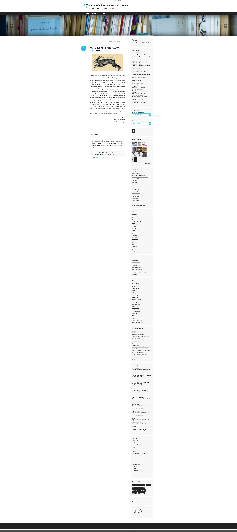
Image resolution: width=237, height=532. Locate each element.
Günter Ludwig (135, 306)
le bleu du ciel (134, 214)
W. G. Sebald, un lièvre (105, 47)
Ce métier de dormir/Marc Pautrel (139, 175)
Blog (134, 445)
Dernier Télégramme (136, 216)
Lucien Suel (134, 185)
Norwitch (134, 343)
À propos (103, 13)
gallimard (148, 484)
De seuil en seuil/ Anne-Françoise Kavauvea (141, 350)
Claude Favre (134, 187)
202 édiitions (134, 248)
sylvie (133, 429)
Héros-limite (134, 217)
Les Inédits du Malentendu (138, 460)
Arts (134, 442)
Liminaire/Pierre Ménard (137, 345)
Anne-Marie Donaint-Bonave (138, 322)
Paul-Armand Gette (136, 304)
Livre (134, 462)
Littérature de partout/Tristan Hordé (139, 354)
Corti (133, 249)
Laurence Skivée (135, 302)
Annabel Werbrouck (136, 313)
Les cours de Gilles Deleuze (137, 178)
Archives (94, 13)
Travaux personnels (137, 473)
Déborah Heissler (135, 201)
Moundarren (134, 246)
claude (133, 423)
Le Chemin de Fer (135, 237)
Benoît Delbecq (135, 260)
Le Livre (133, 359)
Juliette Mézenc (135, 194)
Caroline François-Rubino (137, 320)
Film (134, 455)
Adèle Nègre (134, 317)
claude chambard (135, 490)
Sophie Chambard (136, 472)
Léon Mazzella (135, 396)
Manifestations (136, 464)
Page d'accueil (118, 38)
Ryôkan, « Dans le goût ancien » (139, 102)
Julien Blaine (134, 180)
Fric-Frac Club (135, 348)
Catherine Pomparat (136, 193)
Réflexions (135, 470)
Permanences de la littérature (138, 334)
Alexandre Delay (135, 283)
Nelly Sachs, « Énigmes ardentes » (140, 70)
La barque (134, 240)
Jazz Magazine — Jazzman (137, 267)
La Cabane (134, 226)
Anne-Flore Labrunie (136, 311)
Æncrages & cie (135, 239)
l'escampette (143, 490)
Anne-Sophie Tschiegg (136, 299)
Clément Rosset (135, 203)
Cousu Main (134, 235)
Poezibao (134, 331)
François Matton (135, 288)
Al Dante (134, 228)
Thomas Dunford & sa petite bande (139, 272)
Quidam (133, 233)
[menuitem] (87, 13)
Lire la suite (146, 43)
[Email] (133, 131)
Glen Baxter (134, 286)
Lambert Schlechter (136, 200)
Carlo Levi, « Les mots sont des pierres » (141, 65)
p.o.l (137, 487)
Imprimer (93, 126)
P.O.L (133, 219)
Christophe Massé (135, 295)
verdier (133, 487)
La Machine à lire (135, 357)
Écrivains (135, 449)
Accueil (86, 13)
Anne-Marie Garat (135, 182)
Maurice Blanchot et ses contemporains (140, 177)
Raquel (133, 315)
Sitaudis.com (134, 332)
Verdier (133, 223)
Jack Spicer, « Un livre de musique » (140, 61)
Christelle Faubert (135, 301)
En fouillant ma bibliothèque (139, 453)
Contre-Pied (134, 232)
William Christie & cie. (136, 270)
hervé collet (134, 484)
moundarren (142, 487)
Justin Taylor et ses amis (137, 269)
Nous (133, 242)
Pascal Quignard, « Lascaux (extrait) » (107, 38)
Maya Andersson (135, 292)
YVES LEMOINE (135, 375)
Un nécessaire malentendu (109, 5)
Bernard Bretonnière (137, 389)
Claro (133, 184)
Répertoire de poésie (136, 338)
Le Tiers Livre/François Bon (137, 173)
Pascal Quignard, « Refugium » (115, 41)
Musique (135, 466)
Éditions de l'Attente (136, 230)
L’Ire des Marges (135, 251)
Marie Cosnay (135, 191)
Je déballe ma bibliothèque (138, 457)
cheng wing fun (142, 484)
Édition (134, 451)
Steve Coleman (135, 263)
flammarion (134, 493)
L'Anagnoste (134, 355)
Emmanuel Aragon (135, 308)
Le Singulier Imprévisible (138, 459)
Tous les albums (148, 163)
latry (133, 410)
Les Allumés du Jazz (136, 262)
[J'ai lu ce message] (235, 530)
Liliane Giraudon (135, 198)
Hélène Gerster (135, 297)
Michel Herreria (135, 285)
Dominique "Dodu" (136, 369)
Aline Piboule (134, 274)
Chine (134, 447)
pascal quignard (141, 493)
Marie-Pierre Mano (136, 293)
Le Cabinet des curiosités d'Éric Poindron (140, 347)
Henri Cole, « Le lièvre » (137, 80)
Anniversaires (136, 440)
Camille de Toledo (135, 196)
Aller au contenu (4, 2)
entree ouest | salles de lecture (138, 339)
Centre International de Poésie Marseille (140, 336)
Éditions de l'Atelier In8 (136, 221)
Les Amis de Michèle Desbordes (138, 205)
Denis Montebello (135, 189)
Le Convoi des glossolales (137, 352)
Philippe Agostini (135, 318)
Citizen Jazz (134, 265)
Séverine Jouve (135, 382)
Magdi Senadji (135, 290)
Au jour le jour (136, 444)
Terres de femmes (135, 341)
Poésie (134, 468)
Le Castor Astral (135, 224)
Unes (133, 244)
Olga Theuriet (135, 309)
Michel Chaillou (135, 171)
